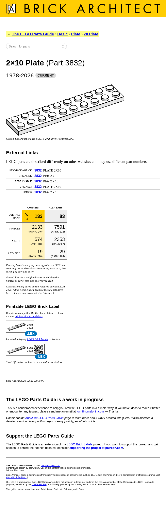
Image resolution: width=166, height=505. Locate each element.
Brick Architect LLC (50, 465)
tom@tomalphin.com (90, 411)
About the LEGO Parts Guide (44, 418)
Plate (75, 34)
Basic (62, 34)
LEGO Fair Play (39, 484)
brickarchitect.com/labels (29, 316)
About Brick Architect (16, 477)
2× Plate (91, 34)
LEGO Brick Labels (37, 339)
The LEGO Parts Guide (33, 34)
